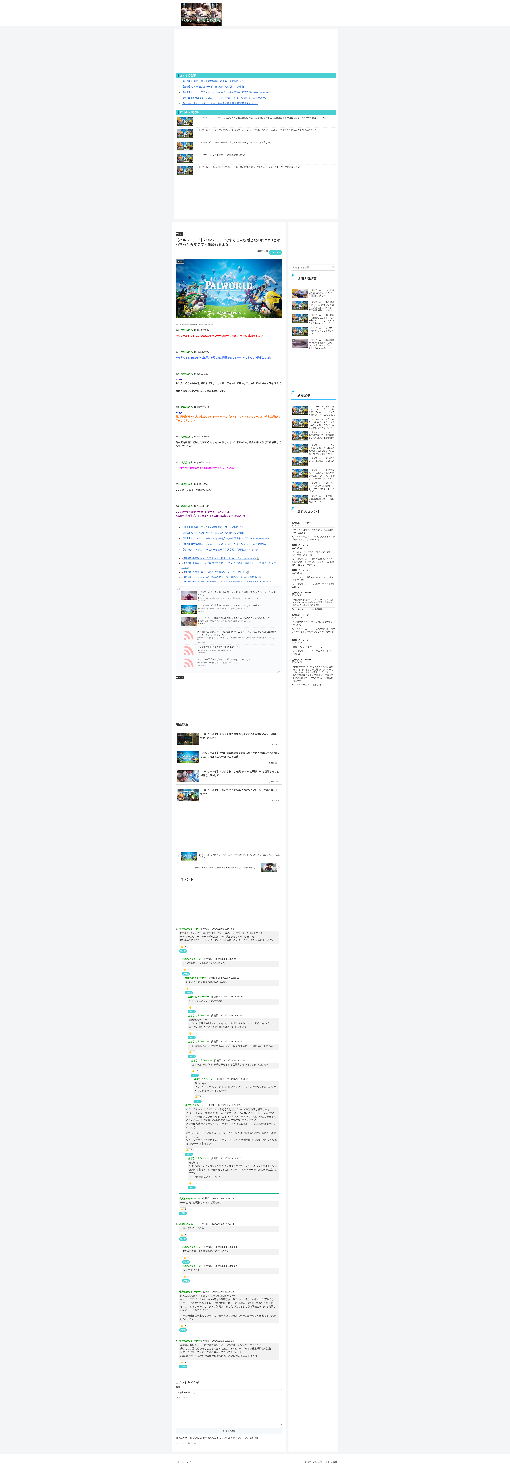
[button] (333, 267)
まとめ (180, 234)
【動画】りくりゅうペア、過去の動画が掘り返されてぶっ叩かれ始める (221, 577)
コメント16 (275, 252)
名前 (178, 1387)
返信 (184, 951)
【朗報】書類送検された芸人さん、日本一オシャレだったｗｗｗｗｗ (220, 558)
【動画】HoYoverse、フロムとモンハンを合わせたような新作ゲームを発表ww (224, 98)
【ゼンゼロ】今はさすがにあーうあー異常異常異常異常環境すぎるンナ (220, 103)
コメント (182, 1397)
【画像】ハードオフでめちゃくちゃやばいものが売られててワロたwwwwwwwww (225, 92)
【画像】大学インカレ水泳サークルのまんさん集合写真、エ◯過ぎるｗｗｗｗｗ (226, 581)
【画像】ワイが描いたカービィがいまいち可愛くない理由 (213, 86)
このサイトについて (182, 1462)
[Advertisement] (256, 54)
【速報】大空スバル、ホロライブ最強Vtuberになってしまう (215, 572)
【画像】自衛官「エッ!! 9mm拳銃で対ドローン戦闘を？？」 (214, 81)
